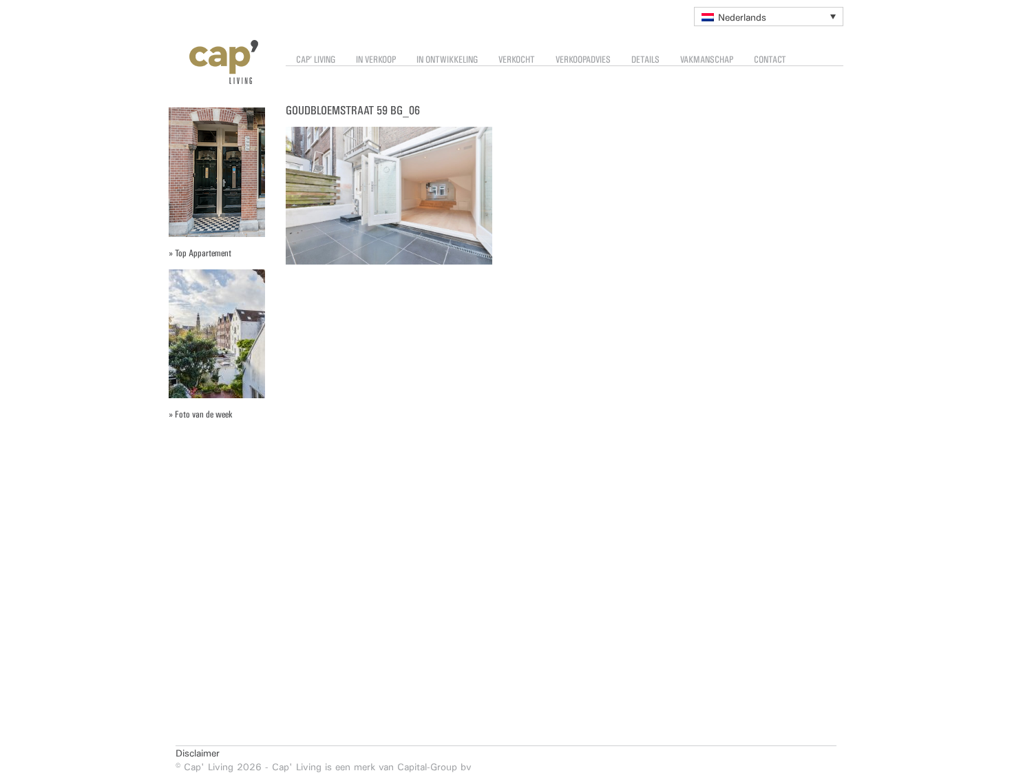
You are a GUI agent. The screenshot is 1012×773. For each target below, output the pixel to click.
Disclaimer (198, 753)
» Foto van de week (201, 414)
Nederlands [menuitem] (742, 17)
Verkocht (516, 59)
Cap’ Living (315, 59)
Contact (770, 59)
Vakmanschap (706, 59)
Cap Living (213, 62)
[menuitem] (768, 16)
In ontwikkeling (447, 59)
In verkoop (376, 59)
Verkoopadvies (583, 59)
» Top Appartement (200, 253)
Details (645, 59)
